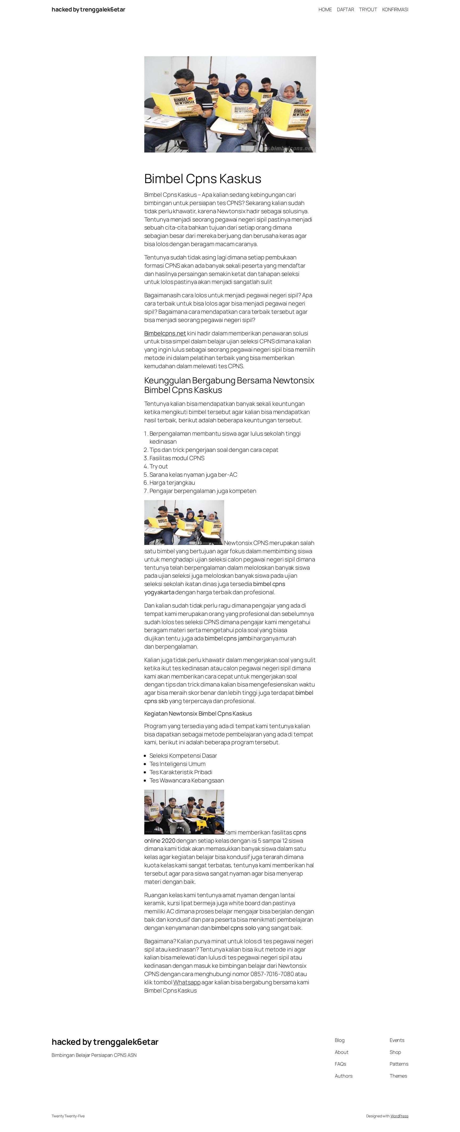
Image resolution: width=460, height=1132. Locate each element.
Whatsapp (186, 982)
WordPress (399, 1115)
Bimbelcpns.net (165, 333)
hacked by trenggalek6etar (88, 9)
